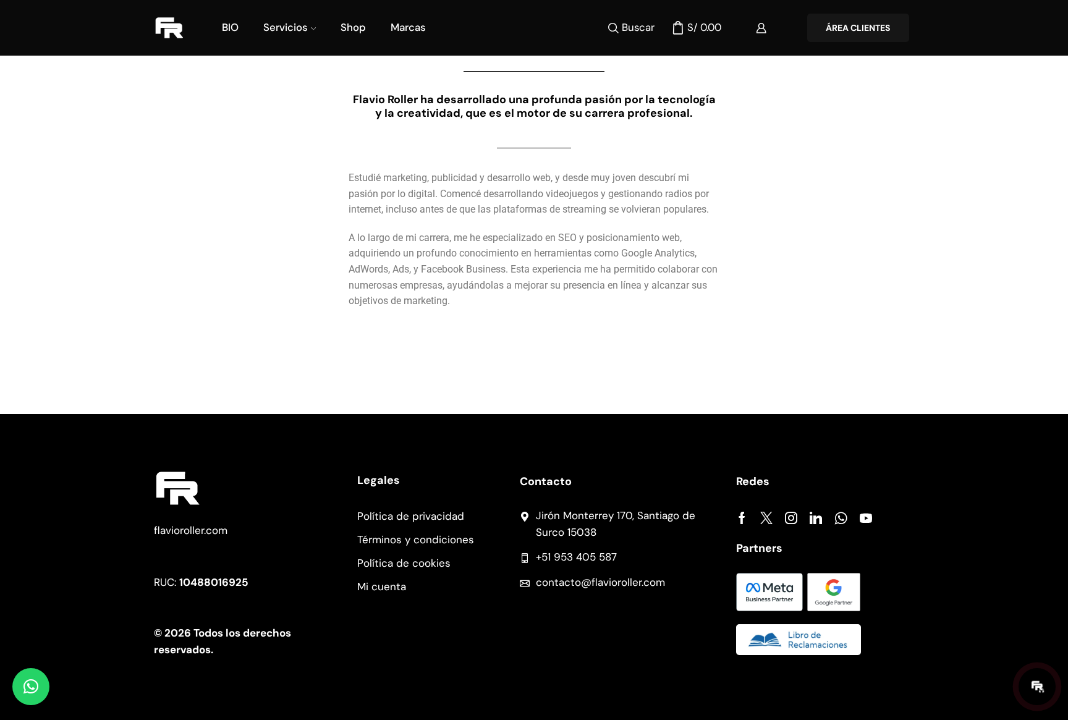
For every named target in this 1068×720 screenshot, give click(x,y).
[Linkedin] (816, 518)
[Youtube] (866, 518)
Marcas (408, 27)
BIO (230, 27)
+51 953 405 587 (576, 557)
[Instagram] (791, 518)
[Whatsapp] (840, 518)
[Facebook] (742, 518)
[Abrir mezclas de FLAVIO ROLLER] (1037, 686)
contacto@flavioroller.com (600, 582)
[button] (30, 686)
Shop (353, 27)
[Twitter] (766, 518)
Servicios (285, 27)
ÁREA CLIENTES (858, 27)
